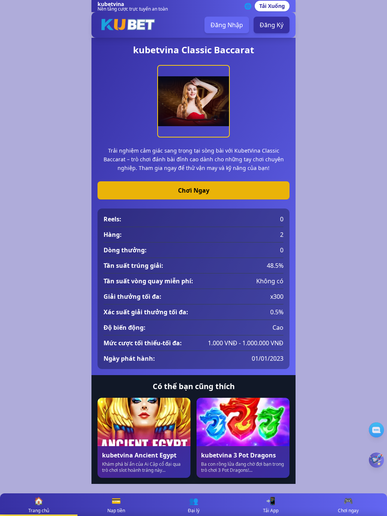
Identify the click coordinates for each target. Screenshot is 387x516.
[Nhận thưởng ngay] (376, 460)
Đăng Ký (271, 25)
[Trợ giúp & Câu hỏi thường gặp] (376, 429)
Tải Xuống (272, 5)
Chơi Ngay (193, 190)
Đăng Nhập (227, 25)
